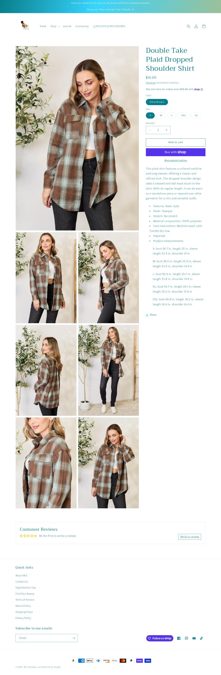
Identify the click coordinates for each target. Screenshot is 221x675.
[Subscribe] (74, 638)
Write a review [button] (189, 536)
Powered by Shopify (51, 667)
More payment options (176, 160)
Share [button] (153, 315)
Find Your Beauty (25, 593)
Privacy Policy (23, 618)
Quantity (150, 123)
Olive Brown (157, 102)
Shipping (150, 83)
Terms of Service (25, 599)
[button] (54, 26)
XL (198, 116)
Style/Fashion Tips (26, 587)
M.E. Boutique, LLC (32, 667)
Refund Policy (23, 606)
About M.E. (22, 575)
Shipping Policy (24, 612)
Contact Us (22, 581)
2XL (185, 116)
